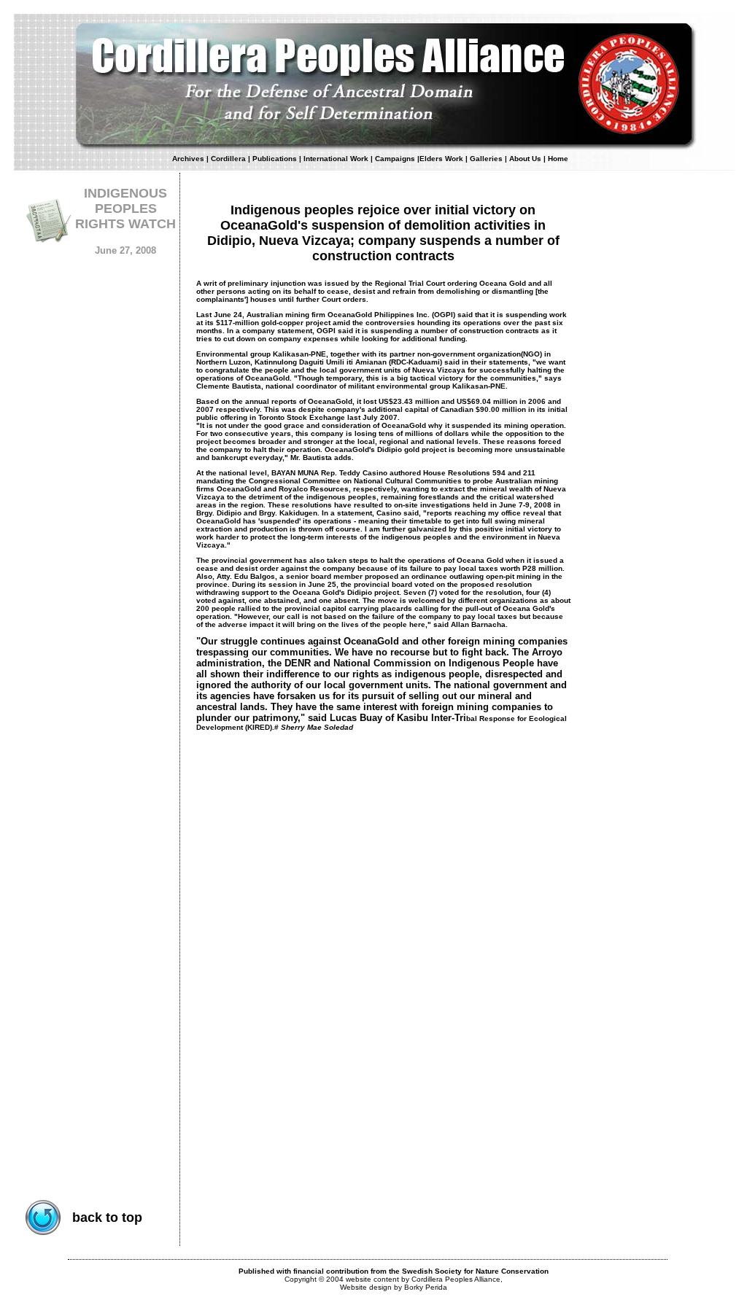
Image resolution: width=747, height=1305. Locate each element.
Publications (274, 159)
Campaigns (395, 159)
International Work (335, 159)
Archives (188, 159)
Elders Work (441, 159)
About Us (526, 159)
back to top (107, 1217)
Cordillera (228, 159)
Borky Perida (425, 1287)
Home (558, 159)
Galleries (486, 159)
